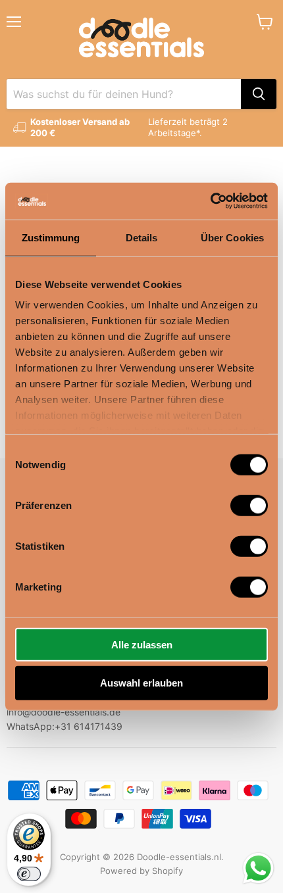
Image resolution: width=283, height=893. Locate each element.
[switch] (249, 505)
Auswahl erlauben (141, 682)
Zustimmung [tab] (51, 237)
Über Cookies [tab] (232, 237)
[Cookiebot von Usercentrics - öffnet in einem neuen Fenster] (210, 201)
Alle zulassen (141, 644)
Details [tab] (142, 237)
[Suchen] (258, 94)
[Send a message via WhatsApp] (258, 868)
